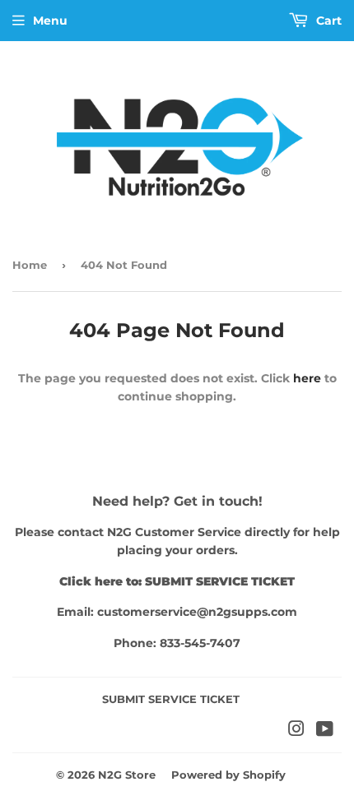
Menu (50, 20)
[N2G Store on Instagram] (296, 731)
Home (29, 264)
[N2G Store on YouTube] (324, 731)
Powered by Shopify (228, 774)
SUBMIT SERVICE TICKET (171, 699)
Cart (327, 20)
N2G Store (127, 774)
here (307, 378)
